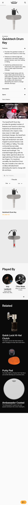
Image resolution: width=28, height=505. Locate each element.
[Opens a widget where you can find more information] (24, 502)
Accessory (5, 36)
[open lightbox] (14, 19)
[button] (3, 2)
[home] (14, 2)
